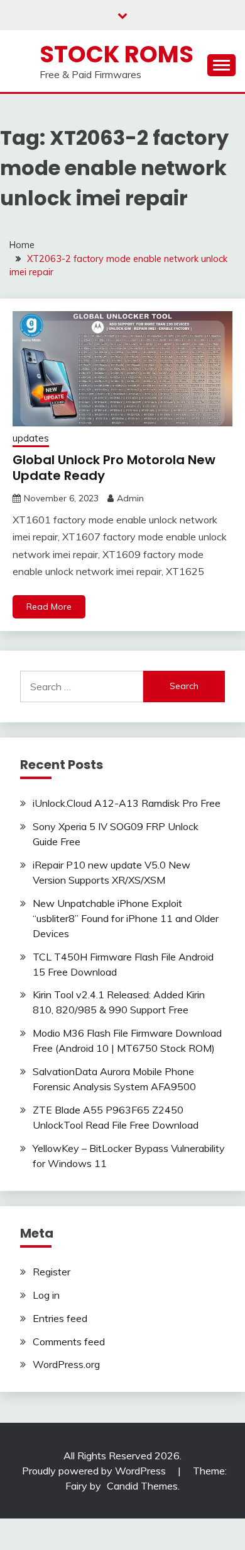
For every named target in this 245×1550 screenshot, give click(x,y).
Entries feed (60, 1318)
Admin (130, 498)
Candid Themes (142, 1485)
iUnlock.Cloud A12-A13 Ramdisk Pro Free (126, 803)
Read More (49, 606)
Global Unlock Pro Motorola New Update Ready (114, 467)
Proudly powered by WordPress (95, 1470)
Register (51, 1271)
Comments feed (69, 1341)
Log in (46, 1295)
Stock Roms (116, 54)
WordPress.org (66, 1364)
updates (31, 438)
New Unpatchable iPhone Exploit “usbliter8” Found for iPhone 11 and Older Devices (126, 918)
